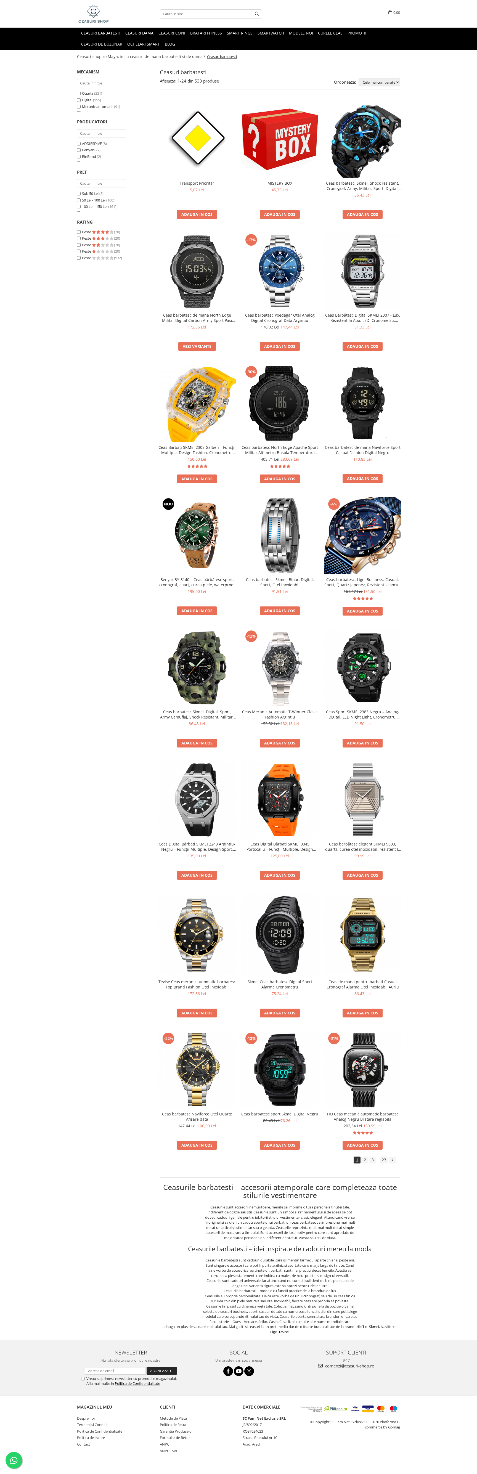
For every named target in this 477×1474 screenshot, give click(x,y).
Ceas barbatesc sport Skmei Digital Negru (279, 1114)
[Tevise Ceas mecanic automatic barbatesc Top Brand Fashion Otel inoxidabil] (197, 935)
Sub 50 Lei (90, 193)
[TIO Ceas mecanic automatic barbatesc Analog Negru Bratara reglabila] (362, 1070)
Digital (87, 99)
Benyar (88, 149)
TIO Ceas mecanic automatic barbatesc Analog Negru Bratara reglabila (363, 1116)
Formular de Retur (175, 1437)
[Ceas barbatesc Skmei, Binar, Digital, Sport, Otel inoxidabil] (280, 535)
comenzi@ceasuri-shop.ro (349, 1366)
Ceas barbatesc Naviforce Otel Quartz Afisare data (197, 1116)
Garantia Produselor (176, 1431)
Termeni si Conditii (92, 1424)
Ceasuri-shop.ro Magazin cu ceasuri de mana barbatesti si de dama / (141, 56)
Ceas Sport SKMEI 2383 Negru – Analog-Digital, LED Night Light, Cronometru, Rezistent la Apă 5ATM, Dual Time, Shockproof (362, 714)
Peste (87, 231)
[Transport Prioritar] (197, 139)
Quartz (87, 93)
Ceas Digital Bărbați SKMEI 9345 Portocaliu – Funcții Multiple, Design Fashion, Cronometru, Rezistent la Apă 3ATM (279, 846)
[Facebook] (228, 1371)
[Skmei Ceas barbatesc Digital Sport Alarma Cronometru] (280, 935)
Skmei (374, 1326)
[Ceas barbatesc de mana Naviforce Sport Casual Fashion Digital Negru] (362, 403)
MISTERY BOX (279, 183)
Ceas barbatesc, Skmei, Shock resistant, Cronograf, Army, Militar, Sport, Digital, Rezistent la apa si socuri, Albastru (362, 186)
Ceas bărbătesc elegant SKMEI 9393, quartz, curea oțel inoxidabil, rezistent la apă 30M (362, 846)
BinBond (89, 156)
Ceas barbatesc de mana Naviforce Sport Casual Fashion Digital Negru (363, 450)
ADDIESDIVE (92, 143)
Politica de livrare (91, 1437)
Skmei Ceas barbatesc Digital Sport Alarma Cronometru (280, 984)
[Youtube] (238, 1371)
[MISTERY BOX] (280, 139)
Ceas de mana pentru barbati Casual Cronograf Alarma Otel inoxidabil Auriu (363, 984)
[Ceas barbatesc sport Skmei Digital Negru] (280, 1070)
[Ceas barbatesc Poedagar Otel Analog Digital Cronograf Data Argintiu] (280, 271)
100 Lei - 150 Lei (94, 206)
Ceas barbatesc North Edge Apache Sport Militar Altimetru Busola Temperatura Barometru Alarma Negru (280, 450)
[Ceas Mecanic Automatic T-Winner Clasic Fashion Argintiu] (280, 667)
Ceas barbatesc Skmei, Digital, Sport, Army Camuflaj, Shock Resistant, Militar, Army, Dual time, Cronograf (197, 714)
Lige (273, 1331)
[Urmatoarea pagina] (392, 1160)
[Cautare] (257, 13)
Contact (83, 1444)
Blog (170, 44)
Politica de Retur (173, 1424)
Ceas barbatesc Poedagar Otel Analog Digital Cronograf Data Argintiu (280, 317)
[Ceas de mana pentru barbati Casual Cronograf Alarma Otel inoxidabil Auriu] (362, 935)
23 (384, 1159)
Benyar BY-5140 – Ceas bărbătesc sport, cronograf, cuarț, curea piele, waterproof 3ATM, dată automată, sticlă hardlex (197, 582)
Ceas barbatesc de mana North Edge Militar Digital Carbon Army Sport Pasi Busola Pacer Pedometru (197, 317)
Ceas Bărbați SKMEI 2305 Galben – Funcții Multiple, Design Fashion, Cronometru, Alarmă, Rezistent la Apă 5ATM (196, 450)
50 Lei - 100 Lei (93, 200)
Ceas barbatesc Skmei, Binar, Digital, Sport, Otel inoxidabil (280, 582)
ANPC (164, 1444)
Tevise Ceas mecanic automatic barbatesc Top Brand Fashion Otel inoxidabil (197, 984)
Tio (364, 1326)
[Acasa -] (104, 13)
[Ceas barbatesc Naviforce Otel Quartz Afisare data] (197, 1070)
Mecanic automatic (97, 106)
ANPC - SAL (169, 1450)
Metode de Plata (173, 1418)
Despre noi (86, 1418)
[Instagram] (249, 1371)
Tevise (284, 1331)
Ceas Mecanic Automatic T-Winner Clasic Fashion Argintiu (279, 714)
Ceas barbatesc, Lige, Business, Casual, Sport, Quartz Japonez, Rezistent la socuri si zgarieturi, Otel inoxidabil (362, 582)
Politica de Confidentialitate (137, 1383)
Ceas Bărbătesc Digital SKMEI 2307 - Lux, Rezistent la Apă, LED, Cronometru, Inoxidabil (362, 317)
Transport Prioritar (197, 183)
